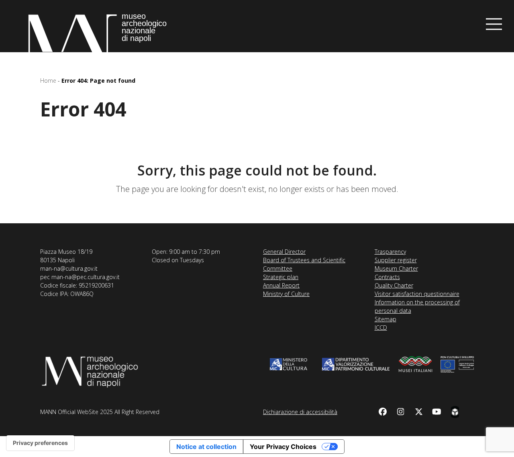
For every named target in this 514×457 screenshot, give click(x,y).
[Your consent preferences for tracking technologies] (40, 443)
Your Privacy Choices (283, 447)
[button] (494, 24)
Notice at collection (206, 447)
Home (48, 80)
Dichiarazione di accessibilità (300, 412)
